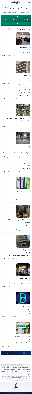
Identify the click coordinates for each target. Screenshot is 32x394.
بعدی (8, 353)
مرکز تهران (4, 357)
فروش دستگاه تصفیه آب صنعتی (10, 12)
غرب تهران (22, 357)
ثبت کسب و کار (15, 23)
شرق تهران (28, 357)
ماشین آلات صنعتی (24, 12)
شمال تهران (10, 357)
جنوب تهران (16, 357)
